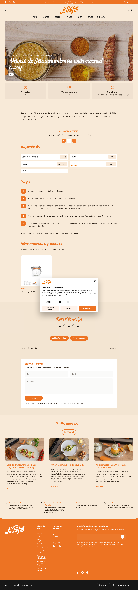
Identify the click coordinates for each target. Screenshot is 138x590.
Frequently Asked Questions (57, 535)
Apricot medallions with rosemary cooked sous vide (111, 466)
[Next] (92, 2)
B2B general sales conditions (41, 542)
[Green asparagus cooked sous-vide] (69, 449)
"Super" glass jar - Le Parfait (32, 292)
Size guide (57, 543)
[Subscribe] (122, 537)
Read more (10, 489)
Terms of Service (74, 403)
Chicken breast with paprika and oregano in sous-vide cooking (21, 466)
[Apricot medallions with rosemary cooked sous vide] (113, 449)
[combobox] (128, 2)
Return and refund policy (41, 557)
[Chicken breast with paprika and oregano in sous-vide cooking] (24, 449)
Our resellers (57, 546)
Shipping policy (42, 547)
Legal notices (42, 553)
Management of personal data (41, 563)
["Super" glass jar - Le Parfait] (36, 270)
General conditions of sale (41, 535)
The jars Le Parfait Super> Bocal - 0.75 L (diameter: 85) (69, 135)
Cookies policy (42, 550)
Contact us (57, 540)
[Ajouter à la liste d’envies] (24, 261)
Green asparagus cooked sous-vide (67, 465)
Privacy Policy (62, 403)
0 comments (113, 348)
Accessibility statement (41, 569)
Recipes (16, 55)
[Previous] (46, 2)
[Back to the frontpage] (10, 55)
